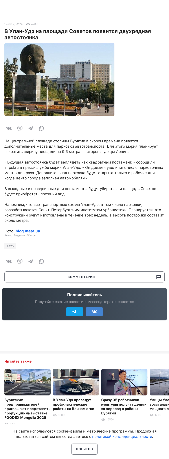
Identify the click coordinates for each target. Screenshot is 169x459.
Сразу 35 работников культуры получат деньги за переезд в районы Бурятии (124, 406)
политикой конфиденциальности (122, 436)
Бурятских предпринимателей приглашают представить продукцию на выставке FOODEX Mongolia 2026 (27, 409)
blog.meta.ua (28, 231)
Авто (10, 246)
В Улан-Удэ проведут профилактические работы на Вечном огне (73, 404)
